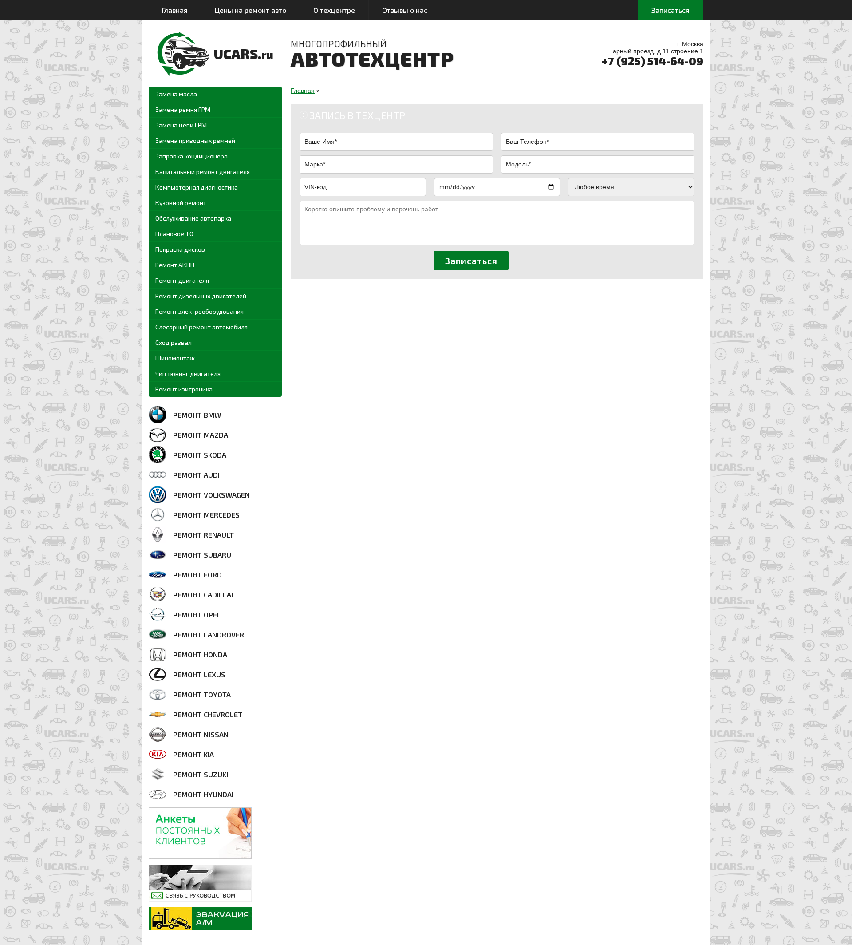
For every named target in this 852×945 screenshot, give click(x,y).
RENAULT (203, 534)
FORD (197, 574)
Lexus (199, 674)
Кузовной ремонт (180, 202)
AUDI (196, 475)
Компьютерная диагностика (196, 187)
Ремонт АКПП (174, 265)
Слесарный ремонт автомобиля (201, 327)
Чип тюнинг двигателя (188, 373)
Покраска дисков (180, 249)
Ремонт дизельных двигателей (200, 296)
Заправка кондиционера (191, 156)
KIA (193, 754)
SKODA (199, 455)
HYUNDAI (203, 794)
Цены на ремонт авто (250, 10)
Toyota (202, 694)
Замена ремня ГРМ (182, 109)
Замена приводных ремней (195, 140)
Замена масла (176, 94)
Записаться (670, 10)
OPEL (197, 614)
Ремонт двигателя (182, 280)
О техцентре (334, 10)
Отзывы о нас (404, 10)
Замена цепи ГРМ (181, 125)
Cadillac (204, 594)
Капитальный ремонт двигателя (202, 171)
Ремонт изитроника (184, 389)
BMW (197, 415)
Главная (175, 10)
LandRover (208, 634)
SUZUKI (200, 774)
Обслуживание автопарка (193, 218)
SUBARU (202, 554)
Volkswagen (211, 494)
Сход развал (173, 342)
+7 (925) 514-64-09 (652, 61)
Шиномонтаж (175, 358)
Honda (200, 654)
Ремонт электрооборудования (199, 311)
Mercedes (206, 514)
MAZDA (200, 435)
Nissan (201, 734)
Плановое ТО (174, 233)
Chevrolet (207, 714)
